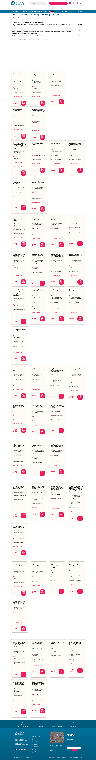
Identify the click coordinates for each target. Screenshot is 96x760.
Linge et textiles (34, 8)
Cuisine (12, 8)
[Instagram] (71, 735)
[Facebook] (68, 735)
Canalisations (41, 8)
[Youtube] (73, 735)
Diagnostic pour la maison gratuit (58, 3)
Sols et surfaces (27, 8)
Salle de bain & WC (18, 8)
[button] (17, 96)
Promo (72, 8)
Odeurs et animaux (49, 8)
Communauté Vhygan (65, 8)
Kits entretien (57, 8)
